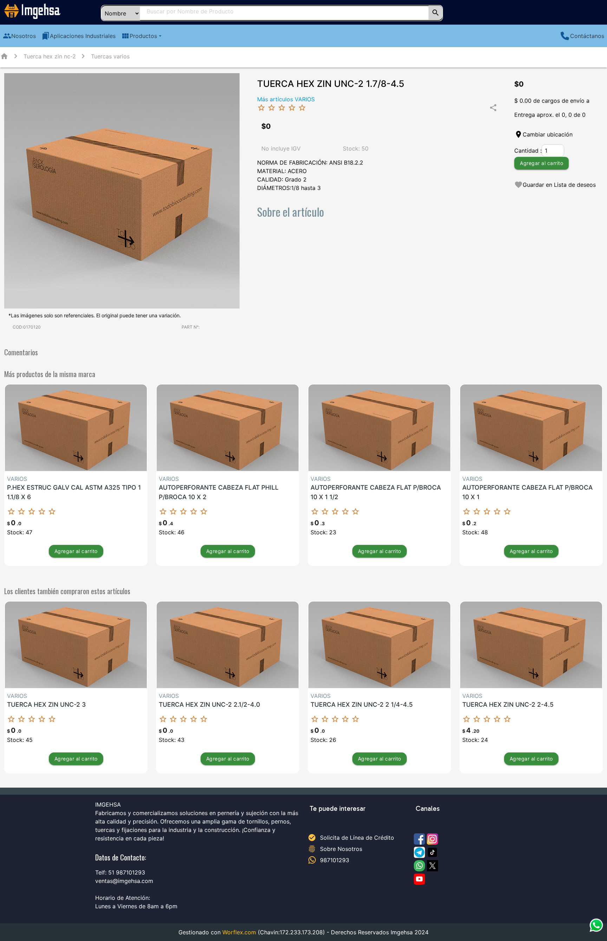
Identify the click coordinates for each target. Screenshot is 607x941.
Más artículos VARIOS (286, 99)
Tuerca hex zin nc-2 (50, 56)
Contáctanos (587, 35)
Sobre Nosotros (341, 848)
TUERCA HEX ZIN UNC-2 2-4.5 (508, 704)
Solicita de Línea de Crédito (357, 837)
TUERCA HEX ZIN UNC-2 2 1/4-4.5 (362, 704)
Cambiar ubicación (548, 134)
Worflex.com (239, 932)
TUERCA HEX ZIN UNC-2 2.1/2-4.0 (209, 704)
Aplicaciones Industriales (78, 36)
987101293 (334, 860)
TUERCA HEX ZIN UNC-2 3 (46, 704)
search (435, 12)
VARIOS (17, 478)
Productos (142, 36)
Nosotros (19, 36)
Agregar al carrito (541, 163)
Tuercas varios (110, 56)
